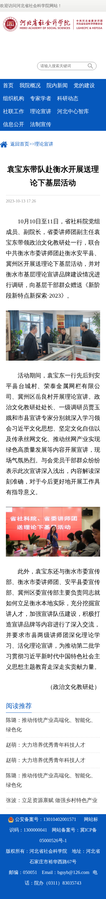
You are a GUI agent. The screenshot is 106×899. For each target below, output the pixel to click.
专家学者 (40, 98)
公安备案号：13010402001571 (45, 819)
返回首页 (19, 143)
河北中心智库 (73, 111)
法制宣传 (40, 124)
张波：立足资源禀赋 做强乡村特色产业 (51, 800)
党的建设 (84, 85)
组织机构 (13, 98)
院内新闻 (57, 85)
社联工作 (13, 111)
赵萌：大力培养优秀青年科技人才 (45, 745)
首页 (8, 85)
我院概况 (30, 85)
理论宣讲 (40, 111)
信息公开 (13, 124)
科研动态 (67, 98)
